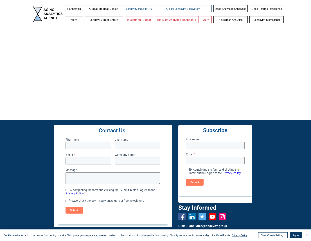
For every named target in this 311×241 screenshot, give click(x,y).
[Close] (307, 235)
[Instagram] (222, 216)
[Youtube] (212, 216)
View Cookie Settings (273, 235)
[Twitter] (202, 216)
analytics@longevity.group (208, 226)
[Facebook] (182, 216)
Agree (296, 235)
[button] (104, 8)
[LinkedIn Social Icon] (192, 216)
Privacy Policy (239, 235)
